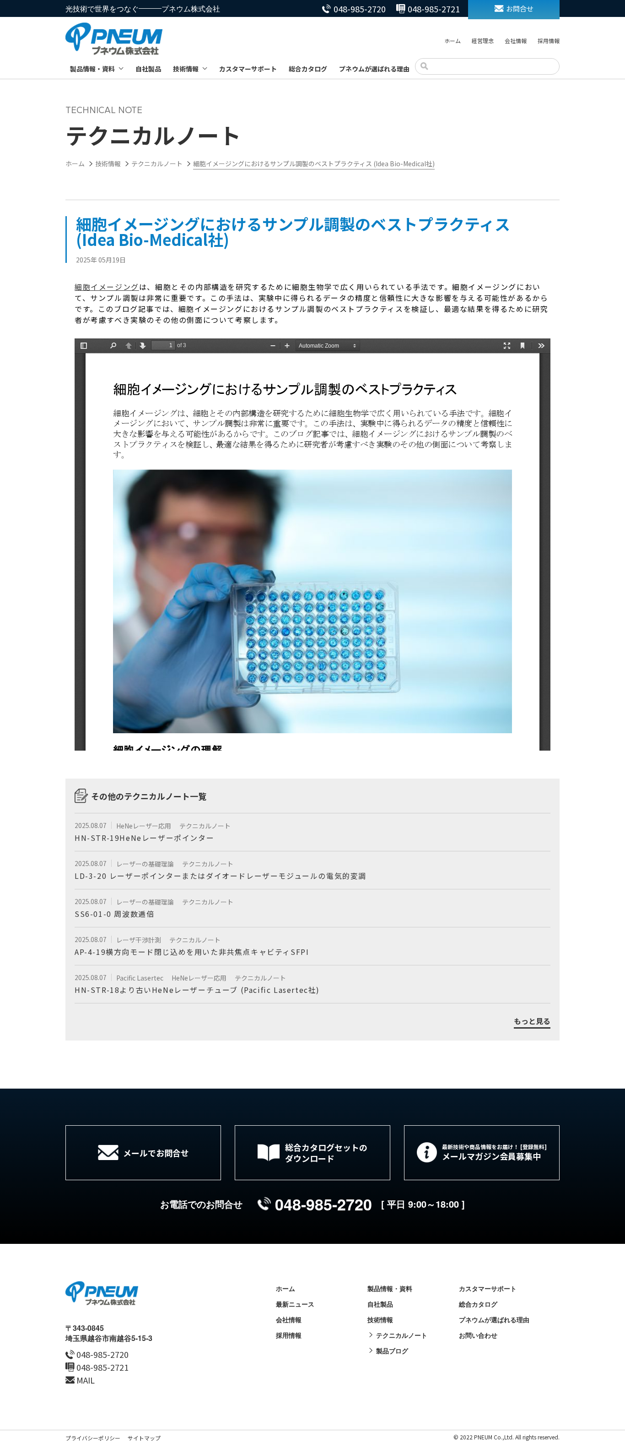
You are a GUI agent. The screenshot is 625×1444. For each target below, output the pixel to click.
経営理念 (483, 40)
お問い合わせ (478, 1335)
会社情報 (516, 40)
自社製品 (148, 68)
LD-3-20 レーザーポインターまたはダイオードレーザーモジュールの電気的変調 (220, 875)
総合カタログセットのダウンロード (326, 1152)
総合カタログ (308, 68)
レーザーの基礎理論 (145, 863)
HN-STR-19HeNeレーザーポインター (144, 837)
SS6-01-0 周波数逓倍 (114, 913)
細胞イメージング (107, 286)
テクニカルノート (205, 825)
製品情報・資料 (92, 68)
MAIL (85, 1380)
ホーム (452, 40)
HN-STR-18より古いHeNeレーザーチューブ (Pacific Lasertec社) (197, 989)
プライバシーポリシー (92, 1438)
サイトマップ (144, 1438)
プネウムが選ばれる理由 (374, 68)
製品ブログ (392, 1350)
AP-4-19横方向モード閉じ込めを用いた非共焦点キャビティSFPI (192, 951)
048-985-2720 (360, 9)
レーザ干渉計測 (139, 939)
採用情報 (549, 40)
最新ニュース (295, 1303)
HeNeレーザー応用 (144, 825)
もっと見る (532, 1021)
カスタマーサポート (248, 68)
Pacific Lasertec (140, 977)
